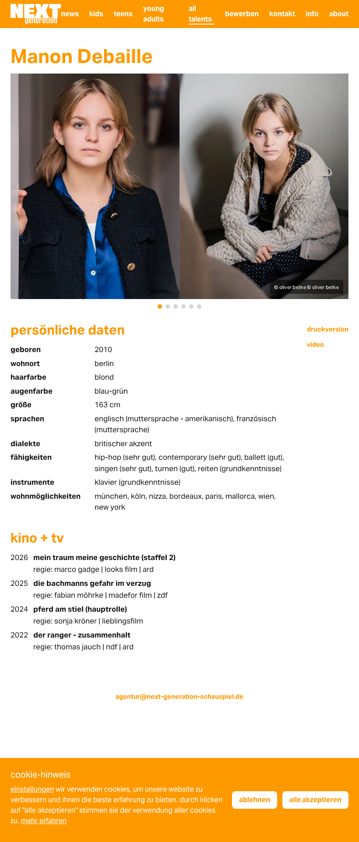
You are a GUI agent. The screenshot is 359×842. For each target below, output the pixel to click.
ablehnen (254, 799)
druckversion (327, 329)
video (315, 344)
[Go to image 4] (183, 306)
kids (96, 13)
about (338, 13)
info (312, 13)
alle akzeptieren (315, 799)
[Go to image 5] (191, 306)
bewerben (242, 13)
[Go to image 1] (160, 306)
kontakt (282, 13)
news (70, 13)
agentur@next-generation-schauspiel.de (179, 696)
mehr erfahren (44, 820)
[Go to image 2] (167, 306)
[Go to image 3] (175, 306)
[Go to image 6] (199, 306)
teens (123, 13)
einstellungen (32, 789)
